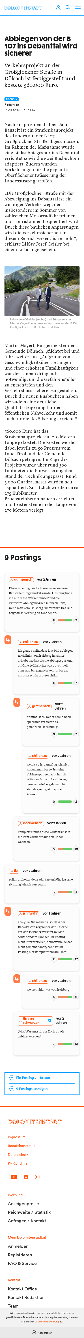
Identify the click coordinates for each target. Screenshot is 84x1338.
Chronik (11, 99)
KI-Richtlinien (19, 1163)
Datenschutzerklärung (46, 1321)
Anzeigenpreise (23, 1203)
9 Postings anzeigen (32, 1088)
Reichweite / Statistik (29, 1212)
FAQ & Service (22, 1263)
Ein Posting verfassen (33, 1077)
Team (13, 1306)
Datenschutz (18, 1154)
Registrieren (20, 1255)
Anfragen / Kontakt (27, 1220)
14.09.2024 (12, 110)
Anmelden (18, 1246)
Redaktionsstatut (21, 1145)
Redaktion (11, 104)
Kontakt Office (22, 1289)
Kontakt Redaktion (26, 1297)
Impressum (17, 1137)
